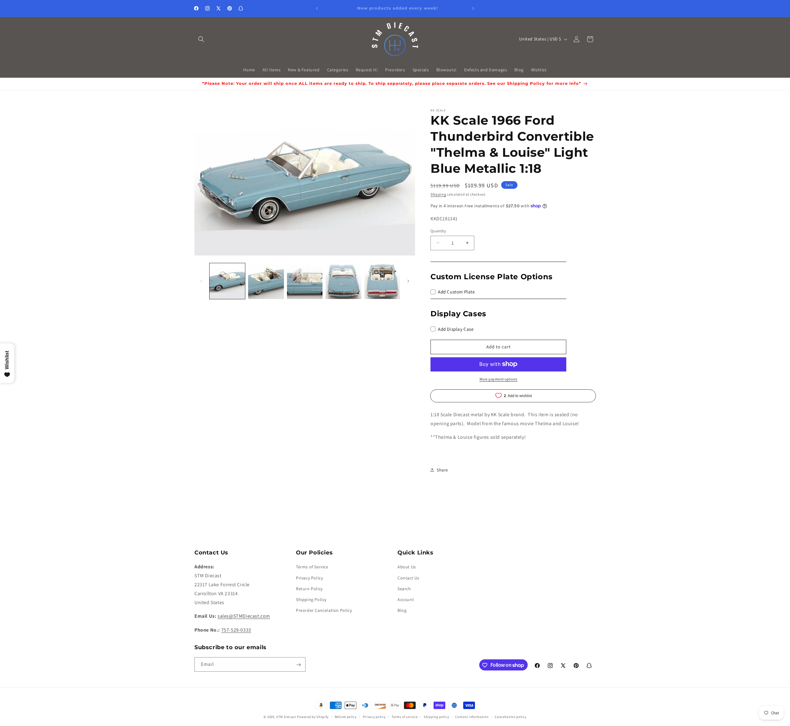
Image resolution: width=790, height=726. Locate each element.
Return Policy (309, 588)
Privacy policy (374, 716)
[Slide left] (201, 281)
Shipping (438, 194)
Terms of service (405, 716)
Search (404, 588)
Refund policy (346, 716)
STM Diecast (286, 717)
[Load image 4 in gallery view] (343, 281)
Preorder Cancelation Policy (324, 610)
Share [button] (442, 470)
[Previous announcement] (317, 8)
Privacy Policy (309, 578)
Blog (401, 610)
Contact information (472, 716)
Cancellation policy (510, 716)
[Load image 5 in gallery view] (382, 281)
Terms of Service (312, 567)
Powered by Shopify (313, 717)
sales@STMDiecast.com (244, 616)
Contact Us (408, 578)
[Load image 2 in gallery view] (266, 281)
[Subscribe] (298, 665)
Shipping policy (436, 716)
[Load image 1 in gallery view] (227, 281)
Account (405, 599)
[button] (201, 39)
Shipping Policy (311, 599)
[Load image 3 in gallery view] (304, 281)
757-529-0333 (236, 630)
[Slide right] (408, 281)
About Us (406, 567)
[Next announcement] (473, 8)
